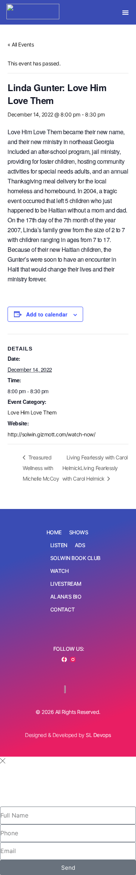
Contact (62, 609)
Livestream (66, 583)
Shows (78, 532)
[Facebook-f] (64, 659)
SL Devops (98, 735)
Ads (80, 545)
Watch (59, 571)
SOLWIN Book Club (75, 558)
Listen (58, 545)
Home (54, 532)
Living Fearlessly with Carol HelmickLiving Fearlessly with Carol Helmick (95, 468)
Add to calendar (46, 314)
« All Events (21, 44)
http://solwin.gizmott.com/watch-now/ (51, 434)
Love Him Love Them (32, 412)
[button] (126, 12)
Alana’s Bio (66, 596)
